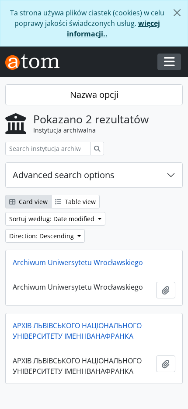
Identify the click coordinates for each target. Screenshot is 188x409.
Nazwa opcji (94, 94)
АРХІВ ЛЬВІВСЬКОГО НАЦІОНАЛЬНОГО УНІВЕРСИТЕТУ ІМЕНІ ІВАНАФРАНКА (77, 331)
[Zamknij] (177, 12)
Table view (79, 201)
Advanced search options (64, 175)
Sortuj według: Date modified (52, 219)
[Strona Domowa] (35, 62)
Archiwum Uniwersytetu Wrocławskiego (78, 262)
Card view (32, 201)
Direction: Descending (42, 236)
